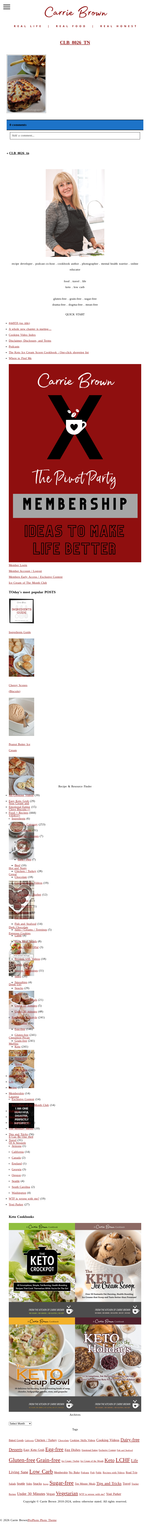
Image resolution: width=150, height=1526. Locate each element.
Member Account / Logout (25, 571)
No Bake (23, 900)
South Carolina (21, 1186)
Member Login (18, 565)
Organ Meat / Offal (27, 947)
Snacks (19, 988)
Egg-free (20, 1029)
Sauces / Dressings (26, 970)
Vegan (18, 1064)
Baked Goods (23, 830)
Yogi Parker (16, 1204)
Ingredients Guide (20, 632)
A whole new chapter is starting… (30, 329)
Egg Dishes (22, 912)
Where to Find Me (20, 358)
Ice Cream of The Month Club (28, 582)
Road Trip (131, 1472)
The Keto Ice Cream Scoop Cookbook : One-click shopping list (49, 352)
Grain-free (21, 1040)
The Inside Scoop (20, 1122)
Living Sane (18, 1472)
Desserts (20, 888)
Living (13, 1087)
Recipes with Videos (27, 958)
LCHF (123, 1460)
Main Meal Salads (26, 941)
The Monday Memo (21, 1128)
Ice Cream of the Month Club (30, 1105)
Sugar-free (21, 1058)
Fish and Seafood (25, 923)
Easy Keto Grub (19, 801)
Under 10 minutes (26, 1005)
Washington (19, 1192)
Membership (16, 1093)
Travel (12, 1140)
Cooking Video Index (22, 334)
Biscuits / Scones (28, 836)
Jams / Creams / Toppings (31, 929)
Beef (17, 865)
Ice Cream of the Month (92, 1461)
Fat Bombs (21, 917)
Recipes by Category (25, 824)
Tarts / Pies (24, 859)
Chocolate (21, 877)
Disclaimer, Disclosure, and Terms (30, 340)
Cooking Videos (108, 1440)
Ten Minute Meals (26, 999)
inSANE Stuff (17, 1075)
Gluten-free (22, 1034)
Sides (18, 976)
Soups (18, 994)
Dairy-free (21, 1023)
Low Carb (21, 1052)
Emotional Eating (19, 806)
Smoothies (21, 982)
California (18, 1151)
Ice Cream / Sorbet (29, 894)
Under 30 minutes (26, 1011)
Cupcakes (23, 847)
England (17, 1163)
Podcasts (14, 346)
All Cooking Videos (21, 795)
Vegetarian (21, 1070)
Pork (17, 953)
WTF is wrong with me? (24, 1198)
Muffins (22, 853)
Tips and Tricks (18, 1134)
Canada (16, 1157)
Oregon (16, 1175)
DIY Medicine (23, 906)
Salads (18, 964)
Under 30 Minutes (31, 1494)
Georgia (16, 1169)
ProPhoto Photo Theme (42, 1520)
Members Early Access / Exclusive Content (36, 576)
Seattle (16, 1181)
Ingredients (18, 818)
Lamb (18, 935)
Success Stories (18, 1116)
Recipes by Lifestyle (24, 1017)
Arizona (16, 1146)
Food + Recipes (18, 812)
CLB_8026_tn (19, 153)
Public (99, 1472)
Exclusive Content (23, 1099)
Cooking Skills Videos (28, 882)
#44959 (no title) (19, 323)
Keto (18, 1046)
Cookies (23, 841)
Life (11, 1081)
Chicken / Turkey (25, 871)
